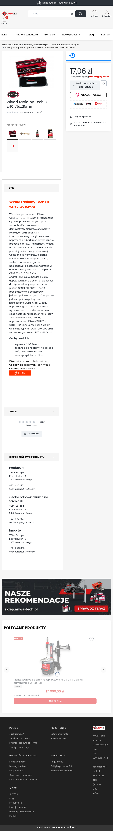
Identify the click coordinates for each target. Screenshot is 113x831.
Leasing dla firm (17, 766)
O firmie (13, 793)
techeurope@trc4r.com (22, 488)
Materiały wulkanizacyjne (36, 44)
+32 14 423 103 (17, 485)
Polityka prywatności (61, 766)
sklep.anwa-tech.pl (11, 44)
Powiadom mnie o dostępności (86, 85)
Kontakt (13, 816)
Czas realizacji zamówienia (23, 779)
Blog (11, 798)
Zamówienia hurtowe (62, 770)
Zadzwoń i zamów (91, 95)
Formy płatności (17, 761)
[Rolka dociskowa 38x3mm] (25, 134)
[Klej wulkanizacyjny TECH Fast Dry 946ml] (38, 134)
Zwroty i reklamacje (19, 747)
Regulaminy (57, 761)
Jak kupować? (16, 733)
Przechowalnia (58, 738)
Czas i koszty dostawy (20, 775)
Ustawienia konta (59, 733)
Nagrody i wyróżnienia (20, 811)
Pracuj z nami (16, 807)
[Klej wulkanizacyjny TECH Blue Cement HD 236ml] (50, 134)
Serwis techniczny (18, 738)
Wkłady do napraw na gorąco (19, 47)
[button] (80, 13)
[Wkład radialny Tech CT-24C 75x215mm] (13, 133)
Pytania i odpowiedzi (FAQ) (23, 742)
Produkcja (14, 802)
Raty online (15, 770)
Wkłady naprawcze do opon (65, 44)
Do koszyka (55, 701)
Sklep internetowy (55, 827)
